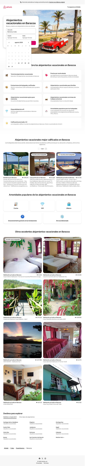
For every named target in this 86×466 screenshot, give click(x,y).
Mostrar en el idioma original (57, 2)
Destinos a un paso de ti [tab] (10, 417)
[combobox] (21, 32)
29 (28, 63)
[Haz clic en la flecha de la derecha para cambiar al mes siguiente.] (28, 42)
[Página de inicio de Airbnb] (7, 7)
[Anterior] (38, 148)
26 (18, 63)
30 (9, 66)
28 (25, 63)
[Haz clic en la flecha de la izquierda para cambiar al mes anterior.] (9, 42)
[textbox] (13, 38)
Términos (46, 463)
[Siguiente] (46, 148)
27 (22, 63)
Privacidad (39, 463)
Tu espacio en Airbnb (73, 7)
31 (12, 66)
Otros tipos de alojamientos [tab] (27, 417)
